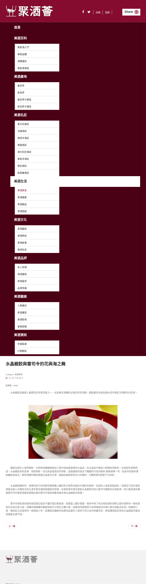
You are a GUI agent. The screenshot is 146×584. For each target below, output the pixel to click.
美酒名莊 (20, 115)
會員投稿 (22, 326)
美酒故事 (22, 242)
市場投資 (22, 344)
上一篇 (11, 526)
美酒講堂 (22, 312)
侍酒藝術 (22, 274)
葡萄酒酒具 (23, 68)
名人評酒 (22, 267)
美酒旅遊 (22, 211)
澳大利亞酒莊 (24, 151)
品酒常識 (22, 288)
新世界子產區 (24, 106)
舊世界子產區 (24, 99)
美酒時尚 (22, 235)
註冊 (98, 12)
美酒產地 (20, 76)
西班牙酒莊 (23, 138)
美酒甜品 (22, 204)
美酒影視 (22, 319)
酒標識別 (22, 61)
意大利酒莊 (23, 124)
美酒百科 (20, 38)
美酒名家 (22, 249)
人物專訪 (22, 305)
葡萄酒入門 (23, 47)
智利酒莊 (22, 165)
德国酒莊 (22, 144)
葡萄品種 (22, 54)
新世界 (20, 92)
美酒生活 (20, 181)
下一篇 (134, 526)
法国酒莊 (22, 131)
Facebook (83, 12)
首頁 (17, 27)
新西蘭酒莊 (23, 172)
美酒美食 (22, 190)
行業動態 (22, 350)
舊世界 (20, 85)
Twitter (88, 12)
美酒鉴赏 (22, 281)
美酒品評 (20, 258)
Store (128, 12)
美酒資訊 (20, 335)
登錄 (107, 12)
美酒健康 (22, 197)
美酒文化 (20, 220)
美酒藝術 (22, 228)
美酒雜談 (20, 296)
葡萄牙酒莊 (23, 158)
